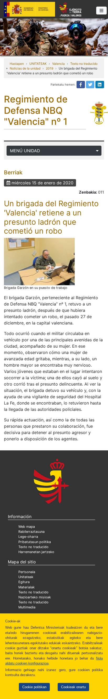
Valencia (58, 64)
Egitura (24, 582)
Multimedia (26, 607)
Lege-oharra (28, 537)
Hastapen (17, 64)
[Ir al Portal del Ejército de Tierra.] (54, 36)
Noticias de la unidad (25, 68)
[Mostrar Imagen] (39, 261)
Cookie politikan (34, 687)
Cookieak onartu (73, 687)
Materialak (26, 587)
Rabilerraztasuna (31, 532)
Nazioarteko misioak (34, 597)
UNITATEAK (38, 64)
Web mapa (26, 527)
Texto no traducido (84, 64)
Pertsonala (26, 572)
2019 (49, 68)
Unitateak (25, 577)
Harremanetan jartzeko (36, 552)
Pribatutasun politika (34, 542)
